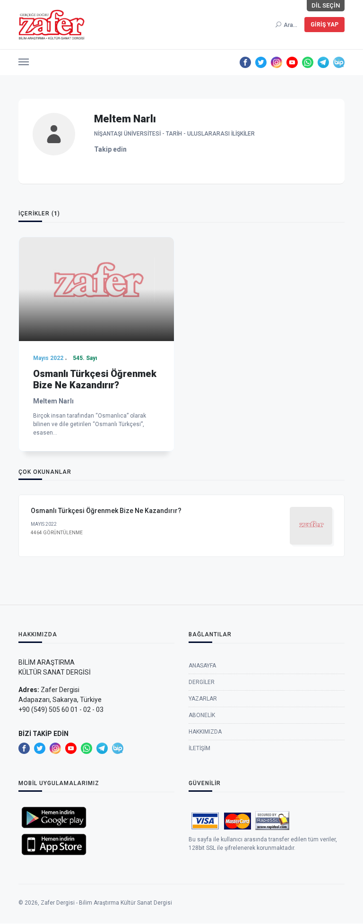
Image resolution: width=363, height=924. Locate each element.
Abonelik (202, 715)
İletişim (199, 748)
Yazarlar (203, 698)
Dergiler (202, 682)
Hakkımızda (205, 731)
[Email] (136, 149)
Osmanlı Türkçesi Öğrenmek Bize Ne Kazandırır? (94, 379)
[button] (24, 59)
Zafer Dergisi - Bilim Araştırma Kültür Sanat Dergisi (106, 902)
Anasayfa (202, 665)
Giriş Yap (324, 24)
